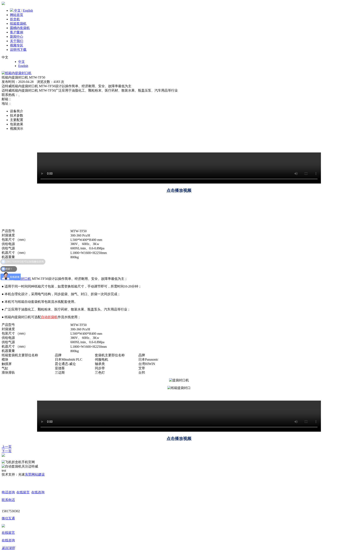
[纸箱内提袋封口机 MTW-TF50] (16, 73)
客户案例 (16, 32)
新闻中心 (16, 36)
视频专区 (16, 45)
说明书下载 (18, 49)
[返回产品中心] (3, 455)
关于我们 (16, 41)
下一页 (7, 451)
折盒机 (15, 19)
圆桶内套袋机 (20, 28)
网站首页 (16, 15)
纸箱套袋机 (18, 23)
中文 (17, 10)
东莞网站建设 (35, 474)
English (28, 10)
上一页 (7, 446)
